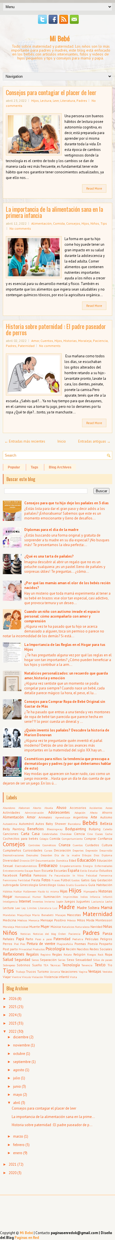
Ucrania (55, 972)
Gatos (85, 880)
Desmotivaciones (13, 855)
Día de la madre (67, 855)
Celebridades (50, 834)
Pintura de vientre (41, 943)
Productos (39, 949)
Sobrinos (23, 965)
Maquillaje (24, 915)
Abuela (48, 808)
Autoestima (10, 824)
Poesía (93, 944)
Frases (56, 880)
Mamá (106, 907)
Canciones (10, 834)
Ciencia (79, 834)
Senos (35, 960)
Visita (73, 977)
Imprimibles (70, 897)
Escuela (47, 870)
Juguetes (83, 901)
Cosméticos (49, 845)
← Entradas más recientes (24, 441)
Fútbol (65, 880)
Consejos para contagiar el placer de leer (51, 92)
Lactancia (97, 901)
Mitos (81, 920)
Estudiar (93, 871)
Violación (37, 977)
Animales (45, 817)
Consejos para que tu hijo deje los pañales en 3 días (66, 503)
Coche (108, 834)
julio (16, 1078)
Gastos (75, 880)
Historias (70, 341)
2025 (12, 1006)
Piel (16, 944)
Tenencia (87, 965)
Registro (45, 954)
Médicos (22, 920)
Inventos (37, 901)
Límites (32, 908)
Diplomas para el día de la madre (51, 529)
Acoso (109, 808)
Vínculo (26, 977)
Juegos (70, 901)
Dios (96, 855)
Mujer (45, 926)
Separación (48, 960)
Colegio (44, 839)
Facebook (10, 875)
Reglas (57, 954)
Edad (72, 860)
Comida (59, 223)
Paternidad (26, 346)
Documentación (45, 860)
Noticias (25, 934)
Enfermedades (103, 866)
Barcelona (74, 824)
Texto (100, 964)
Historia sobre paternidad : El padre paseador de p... (52, 1124)
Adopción (80, 813)
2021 (12, 1164)
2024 (12, 1015)
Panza (107, 933)
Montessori (103, 920)
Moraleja (85, 341)
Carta (25, 833)
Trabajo (20, 972)
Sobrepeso (9, 965)
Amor (35, 341)
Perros (7, 944)
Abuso (61, 807)
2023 (12, 1023)
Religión (79, 954)
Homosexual (22, 897)
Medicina (9, 920)
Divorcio (25, 860)
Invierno (49, 901)
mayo (17, 1094)
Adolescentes (59, 812)
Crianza (64, 845)
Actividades (11, 812)
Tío (109, 965)
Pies (22, 944)
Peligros (106, 939)
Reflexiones (13, 954)
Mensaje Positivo (53, 920)
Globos (61, 885)
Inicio (62, 441)
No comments (20, 228)
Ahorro (107, 812)
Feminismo (10, 880)
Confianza (105, 838)
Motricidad (21, 927)
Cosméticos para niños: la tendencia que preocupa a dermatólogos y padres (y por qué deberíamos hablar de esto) (67, 763)
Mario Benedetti (43, 915)
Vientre (16, 977)
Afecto (93, 813)
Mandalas (9, 915)
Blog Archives (60, 467)
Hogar (7, 896)
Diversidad (11, 860)
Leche (108, 901)
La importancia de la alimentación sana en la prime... (53, 1116)
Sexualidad (83, 960)
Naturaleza (82, 927)
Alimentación (41, 223)
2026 (12, 998)
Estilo (83, 871)
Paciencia (100, 341)
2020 (12, 1172)
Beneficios (35, 829)
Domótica (62, 860)
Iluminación (52, 896)
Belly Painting (14, 829)
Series (61, 960)
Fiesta (35, 880)
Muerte (34, 926)
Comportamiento (72, 839)
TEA (46, 965)
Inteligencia (10, 901)
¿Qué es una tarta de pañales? (49, 556)
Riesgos (91, 954)
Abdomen (24, 808)
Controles (34, 845)
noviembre (21, 1045)
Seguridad (22, 959)
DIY (32, 860)
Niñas (107, 926)
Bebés (90, 823)
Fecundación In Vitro (68, 875)
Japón (59, 901)
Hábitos (7, 891)
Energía (88, 866)
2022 (12, 1031)
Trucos (31, 971)
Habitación (104, 885)
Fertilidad (24, 880)
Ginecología (29, 885)
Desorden (46, 855)
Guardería (81, 885)
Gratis (70, 885)
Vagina (83, 972)
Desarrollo (105, 850)
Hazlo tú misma (48, 891)
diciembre (20, 1037)
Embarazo (48, 865)
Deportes (78, 850)
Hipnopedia (90, 891)
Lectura (45, 100)
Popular (14, 467)
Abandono (9, 808)
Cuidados (92, 845)
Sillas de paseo (102, 960)
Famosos (40, 875)
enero (17, 1153)
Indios (84, 897)
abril (16, 1102)
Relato (68, 954)
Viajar (7, 977)
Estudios (105, 870)
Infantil (107, 897)
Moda (90, 920)
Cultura (107, 845)
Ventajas (94, 971)
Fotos (46, 880)
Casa (36, 833)
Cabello (107, 829)
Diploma (107, 855)
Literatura (67, 100)
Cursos (48, 850)
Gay (93, 880)
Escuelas (60, 870)
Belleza (106, 823)
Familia (25, 875)
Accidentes (95, 808)
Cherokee (65, 834)
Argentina (80, 817)
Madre (67, 907)
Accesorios (78, 808)
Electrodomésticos (26, 866)
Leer (56, 100)
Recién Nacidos (77, 949)
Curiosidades (32, 850)
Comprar (90, 838)
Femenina (105, 875)
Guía (91, 885)
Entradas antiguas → (94, 441)
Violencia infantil (56, 977)
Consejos (73, 223)
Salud (8, 959)
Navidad (96, 926)
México (71, 920)
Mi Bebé (60, 38)
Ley (23, 908)
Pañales (8, 939)
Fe (50, 875)
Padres (81, 100)
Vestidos (107, 972)
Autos (39, 824)
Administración (34, 813)
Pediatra (77, 939)
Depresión (91, 850)
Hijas (64, 891)
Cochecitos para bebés (20, 838)
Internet (25, 901)
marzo (18, 1136)
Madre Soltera (88, 907)
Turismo (43, 971)
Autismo (106, 817)
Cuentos (46, 341)
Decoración (62, 850)
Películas (92, 939)
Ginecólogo (47, 885)
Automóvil (26, 824)
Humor (36, 897)
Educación (86, 860)
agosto (18, 1070)
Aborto (37, 808)
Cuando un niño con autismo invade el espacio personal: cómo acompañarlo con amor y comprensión (62, 616)
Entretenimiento (13, 871)
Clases (99, 834)
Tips (103, 223)
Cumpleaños (12, 850)
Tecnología (71, 965)
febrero (19, 1144)
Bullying (94, 829)
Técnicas (55, 965)
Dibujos (86, 855)
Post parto (10, 949)
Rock (100, 954)
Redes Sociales (101, 949)
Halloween (30, 891)
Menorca (33, 920)
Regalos (32, 954)
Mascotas (74, 915)
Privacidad (25, 949)
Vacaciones (69, 971)
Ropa (108, 954)
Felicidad (91, 875)
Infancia (95, 897)
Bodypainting (75, 829)
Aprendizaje (62, 817)
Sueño (37, 965)
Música (56, 926)
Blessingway (55, 829)
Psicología (55, 948)
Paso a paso (43, 939)
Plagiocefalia (65, 944)
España (73, 870)
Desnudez (32, 855)
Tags (34, 467)
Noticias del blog (44, 934)
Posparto (105, 944)
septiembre (22, 1061)
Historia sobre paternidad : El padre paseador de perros (56, 329)
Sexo (70, 960)
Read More (94, 188)
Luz (54, 908)
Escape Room (33, 871)
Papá (20, 939)
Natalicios (68, 927)
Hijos (35, 100)
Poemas (80, 944)
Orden (62, 934)
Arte (94, 817)
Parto (29, 939)
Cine (90, 834)
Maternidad (97, 914)
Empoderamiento (70, 866)
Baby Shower (56, 824)
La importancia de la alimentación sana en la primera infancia (54, 212)
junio (17, 1086)
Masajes (60, 915)
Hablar (17, 891)
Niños (94, 223)
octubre (19, 1053)
